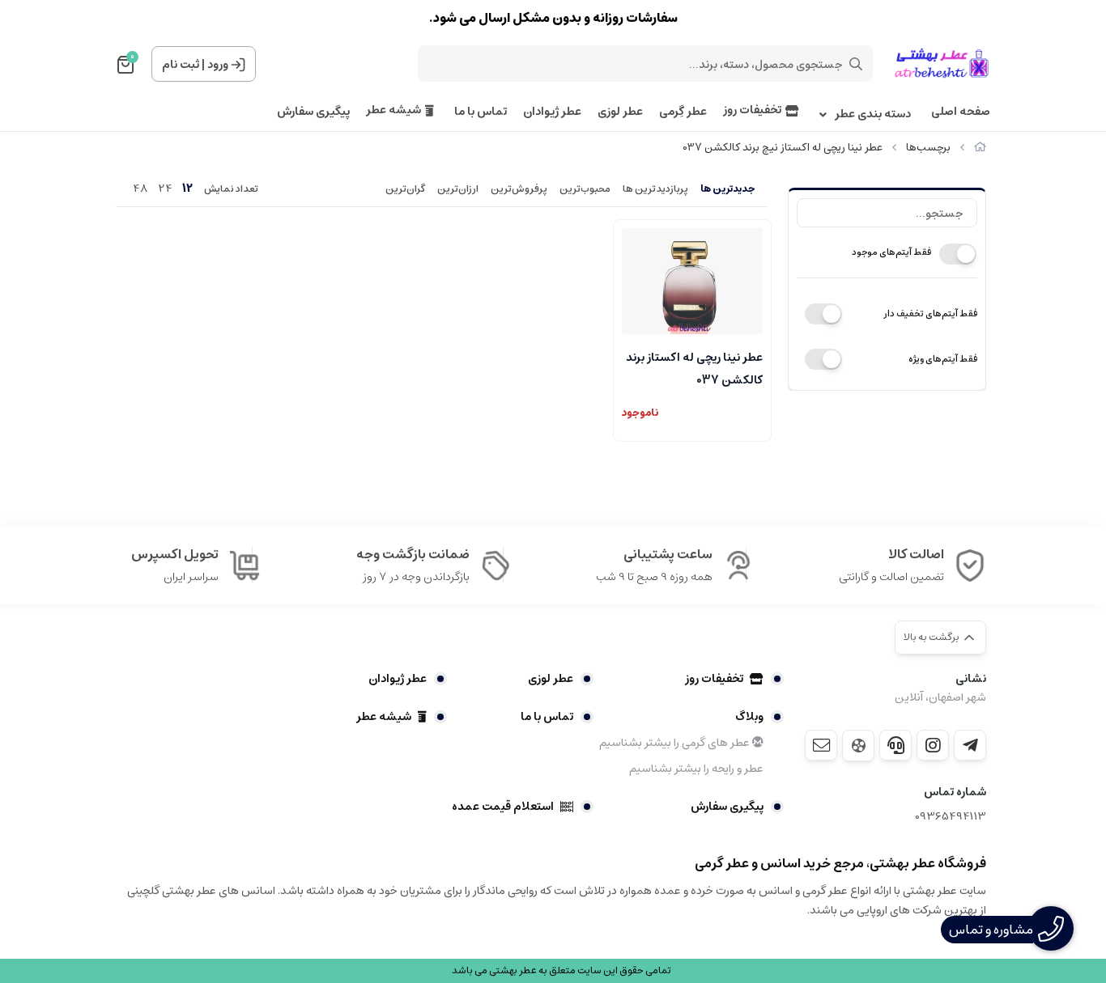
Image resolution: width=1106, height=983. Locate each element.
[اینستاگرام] (933, 745)
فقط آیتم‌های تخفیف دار (930, 313)
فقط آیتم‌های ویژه (942, 359)
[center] (856, 64)
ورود (217, 64)
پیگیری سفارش (313, 112)
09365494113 (950, 816)
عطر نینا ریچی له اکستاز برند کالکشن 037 (694, 367)
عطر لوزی (620, 112)
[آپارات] (858, 745)
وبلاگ (749, 717)
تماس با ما (480, 112)
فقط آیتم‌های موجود (891, 252)
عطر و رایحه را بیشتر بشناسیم (696, 769)
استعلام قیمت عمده (503, 807)
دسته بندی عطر (873, 114)
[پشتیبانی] (895, 745)
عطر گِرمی (683, 112)
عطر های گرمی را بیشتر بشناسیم (675, 743)
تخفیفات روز (752, 110)
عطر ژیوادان (552, 112)
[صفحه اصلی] (980, 147)
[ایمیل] (821, 745)
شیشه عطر (393, 110)
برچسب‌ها (928, 147)
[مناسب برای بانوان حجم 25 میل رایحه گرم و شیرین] (692, 281)
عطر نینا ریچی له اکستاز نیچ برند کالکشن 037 (783, 147)
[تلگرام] (970, 745)
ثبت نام (180, 64)
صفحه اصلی (960, 112)
